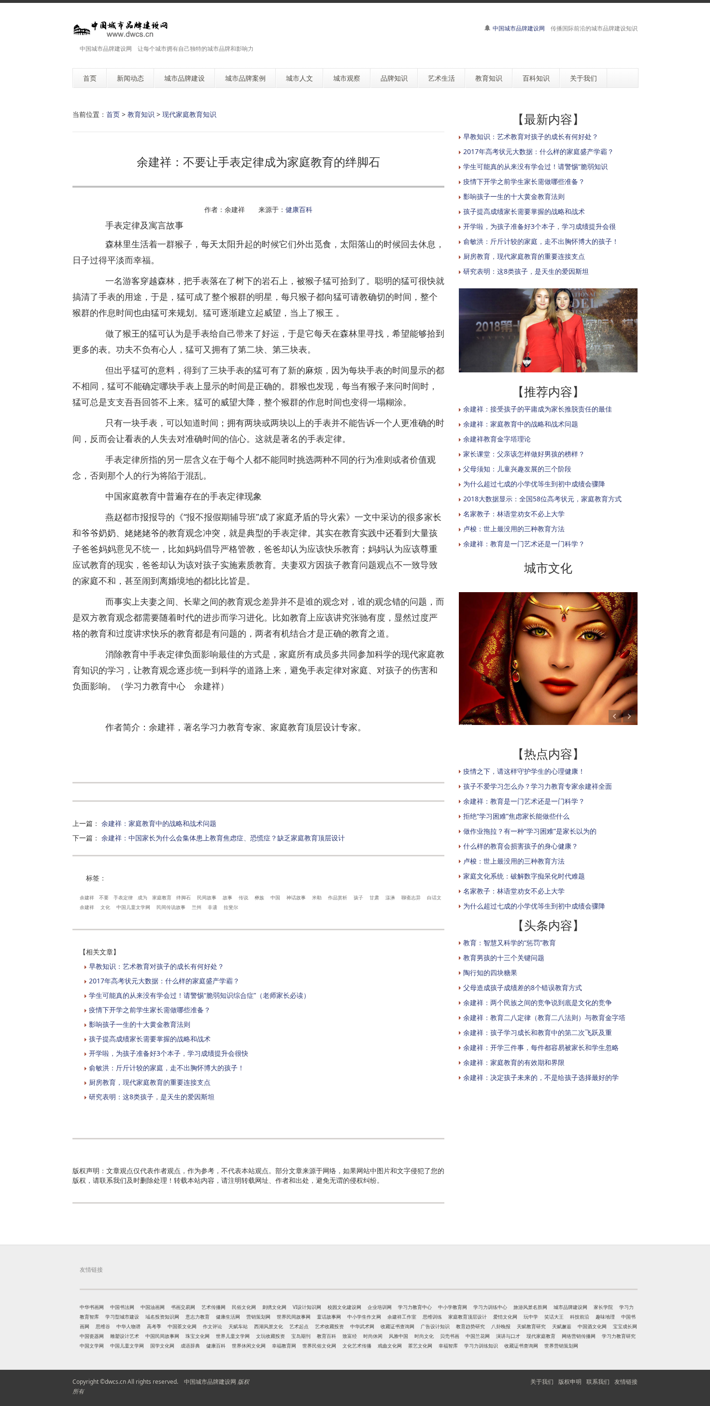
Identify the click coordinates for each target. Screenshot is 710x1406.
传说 (243, 897)
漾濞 (390, 897)
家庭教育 (161, 897)
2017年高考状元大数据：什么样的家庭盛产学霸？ (164, 980)
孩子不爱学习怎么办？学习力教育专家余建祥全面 (537, 786)
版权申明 (570, 1382)
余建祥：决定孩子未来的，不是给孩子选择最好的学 (541, 1077)
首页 (113, 114)
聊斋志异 (411, 897)
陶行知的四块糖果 (490, 972)
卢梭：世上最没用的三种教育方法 (514, 528)
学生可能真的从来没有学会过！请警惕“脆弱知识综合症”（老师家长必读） (199, 995)
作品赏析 (337, 897)
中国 (275, 897)
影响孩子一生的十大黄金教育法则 (139, 1024)
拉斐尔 (231, 907)
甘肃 (374, 897)
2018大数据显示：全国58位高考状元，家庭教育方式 (542, 498)
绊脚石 (183, 897)
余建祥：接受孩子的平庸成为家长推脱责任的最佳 (537, 408)
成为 (142, 897)
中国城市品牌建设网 (519, 28)
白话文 (434, 897)
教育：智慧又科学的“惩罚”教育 (509, 942)
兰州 (196, 907)
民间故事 (206, 897)
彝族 (259, 897)
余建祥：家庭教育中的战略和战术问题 (158, 823)
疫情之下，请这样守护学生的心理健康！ (524, 771)
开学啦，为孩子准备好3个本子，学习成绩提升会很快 (168, 1053)
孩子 (358, 897)
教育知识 (141, 114)
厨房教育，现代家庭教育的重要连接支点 (150, 1082)
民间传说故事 (170, 907)
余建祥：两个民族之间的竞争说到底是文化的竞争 (537, 1002)
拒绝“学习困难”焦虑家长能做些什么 (516, 816)
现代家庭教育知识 (189, 114)
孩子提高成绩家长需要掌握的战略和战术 (150, 1038)
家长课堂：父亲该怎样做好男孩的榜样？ (524, 453)
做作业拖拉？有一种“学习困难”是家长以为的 (529, 831)
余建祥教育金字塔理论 (497, 438)
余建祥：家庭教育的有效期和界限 (514, 1062)
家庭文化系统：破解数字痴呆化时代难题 (524, 876)
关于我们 (542, 1382)
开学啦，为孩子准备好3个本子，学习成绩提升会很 (539, 226)
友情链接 (626, 1382)
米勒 (317, 897)
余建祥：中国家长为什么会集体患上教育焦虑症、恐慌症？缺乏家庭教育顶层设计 (223, 837)
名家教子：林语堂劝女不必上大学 (514, 513)
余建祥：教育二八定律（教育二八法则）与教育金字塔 (544, 1017)
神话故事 (296, 897)
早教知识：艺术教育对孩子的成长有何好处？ (156, 966)
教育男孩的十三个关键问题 (503, 957)
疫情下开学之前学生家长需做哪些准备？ (150, 1009)
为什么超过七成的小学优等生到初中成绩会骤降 (534, 483)
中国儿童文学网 (133, 907)
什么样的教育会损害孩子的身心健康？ (520, 846)
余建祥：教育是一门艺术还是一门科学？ (524, 543)
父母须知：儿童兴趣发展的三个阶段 (517, 468)
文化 (105, 907)
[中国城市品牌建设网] (120, 29)
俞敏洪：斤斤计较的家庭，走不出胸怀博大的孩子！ (166, 1067)
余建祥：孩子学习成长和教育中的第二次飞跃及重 (537, 1032)
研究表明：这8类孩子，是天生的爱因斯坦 (151, 1096)
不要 (104, 897)
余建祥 (87, 897)
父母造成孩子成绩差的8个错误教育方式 (522, 987)
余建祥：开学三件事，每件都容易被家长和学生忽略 (541, 1047)
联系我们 (598, 1382)
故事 (227, 897)
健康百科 (298, 209)
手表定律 (123, 897)
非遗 (212, 907)
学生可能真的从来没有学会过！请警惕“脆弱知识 (535, 166)
